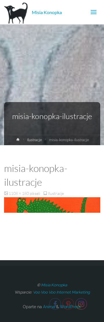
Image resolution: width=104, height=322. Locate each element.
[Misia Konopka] (16, 12)
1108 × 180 (19, 193)
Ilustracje (34, 140)
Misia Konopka (47, 12)
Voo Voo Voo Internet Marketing (61, 292)
